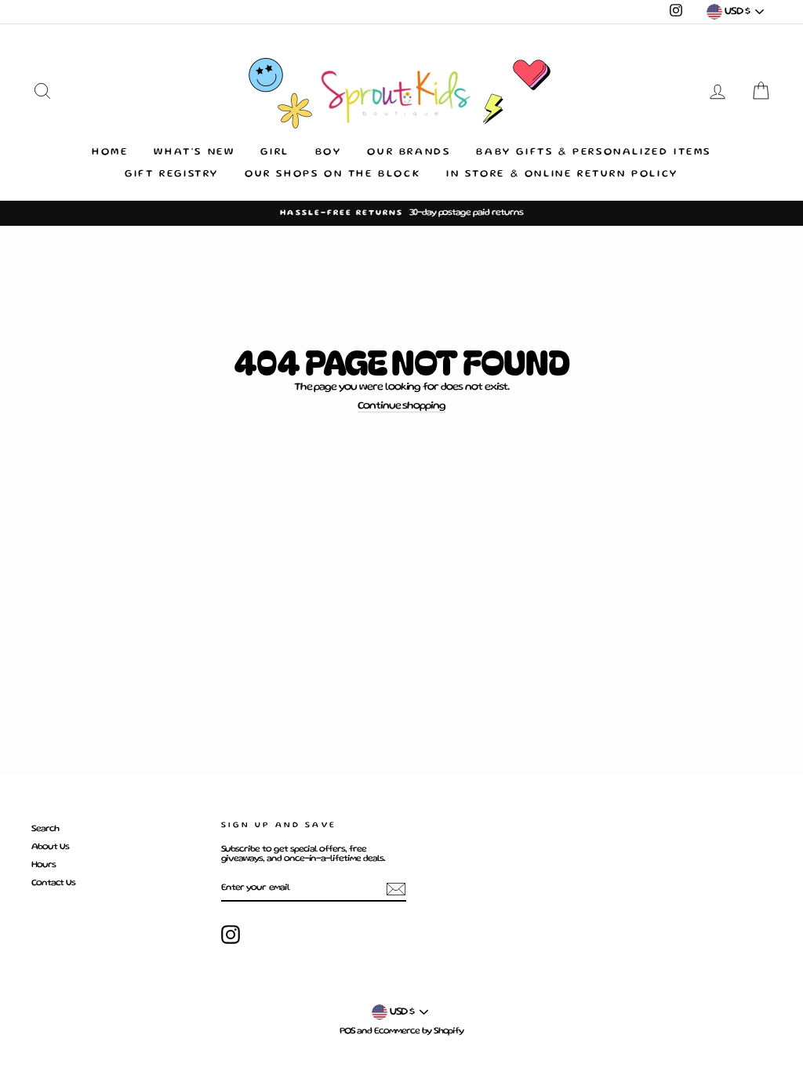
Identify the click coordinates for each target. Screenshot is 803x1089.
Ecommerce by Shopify (418, 1031)
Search (45, 829)
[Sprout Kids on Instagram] (230, 934)
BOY (328, 152)
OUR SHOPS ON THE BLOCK (332, 174)
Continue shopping (401, 406)
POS (347, 1031)
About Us (50, 847)
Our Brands (408, 152)
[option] (401, 213)
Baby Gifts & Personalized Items (593, 152)
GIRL (274, 152)
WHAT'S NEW (194, 152)
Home (110, 152)
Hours (43, 865)
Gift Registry (172, 174)
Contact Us (53, 883)
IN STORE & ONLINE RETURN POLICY (562, 174)
